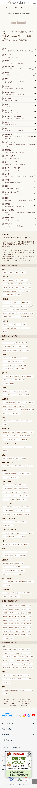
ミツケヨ (21, 703)
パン (11, 379)
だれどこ (15, 699)
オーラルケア (18, 316)
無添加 (17, 653)
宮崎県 (29, 634)
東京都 (17, 613)
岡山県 (17, 627)
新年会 (11, 280)
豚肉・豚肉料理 (23, 343)
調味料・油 (6, 432)
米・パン (5, 376)
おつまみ (23, 306)
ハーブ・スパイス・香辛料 (23, 435)
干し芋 (31, 402)
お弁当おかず (13, 473)
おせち (18, 593)
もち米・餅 (30, 376)
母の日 (5, 287)
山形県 (5, 609)
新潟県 (11, 616)
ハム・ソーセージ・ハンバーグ (20, 346)
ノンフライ (16, 656)
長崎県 (11, 634)
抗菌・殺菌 (19, 675)
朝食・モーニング (7, 302)
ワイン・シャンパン (8, 521)
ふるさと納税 (6, 313)
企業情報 (5, 734)
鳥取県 (5, 627)
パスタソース (17, 439)
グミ (14, 499)
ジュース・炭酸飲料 (8, 510)
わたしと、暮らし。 (11, 701)
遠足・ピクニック (15, 328)
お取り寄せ (6, 593)
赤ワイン (17, 521)
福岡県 (29, 631)
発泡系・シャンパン (8, 525)
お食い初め (6, 328)
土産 (26, 313)
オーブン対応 (30, 690)
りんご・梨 (6, 394)
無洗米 (17, 376)
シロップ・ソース (7, 439)
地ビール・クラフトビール (15, 544)
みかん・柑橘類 (25, 394)
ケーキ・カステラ (16, 492)
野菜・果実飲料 (7, 514)
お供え (5, 331)
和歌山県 (29, 623)
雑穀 (5, 379)
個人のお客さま (7, 723)
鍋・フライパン (7, 574)
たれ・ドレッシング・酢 (9, 435)
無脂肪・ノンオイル (8, 653)
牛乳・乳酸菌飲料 (17, 514)
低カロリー (12, 660)
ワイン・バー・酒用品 (20, 555)
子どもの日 (28, 283)
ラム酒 (30, 533)
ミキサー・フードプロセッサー (11, 570)
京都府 (5, 623)
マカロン (25, 492)
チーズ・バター (20, 409)
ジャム (5, 413)
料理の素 (25, 439)
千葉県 (11, 613)
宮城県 (23, 605)
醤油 (19, 432)
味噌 (13, 432)
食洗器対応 (6, 690)
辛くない (12, 664)
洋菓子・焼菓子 (18, 488)
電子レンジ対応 (15, 690)
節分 (17, 280)
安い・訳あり (26, 660)
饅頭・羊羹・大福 (7, 488)
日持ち (5, 660)
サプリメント (29, 465)
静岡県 (11, 620)
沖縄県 (11, 638)
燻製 (15, 406)
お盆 (23, 287)
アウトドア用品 (17, 574)
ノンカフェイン (7, 656)
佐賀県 (5, 634)
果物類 (5, 391)
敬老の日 (14, 291)
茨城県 (17, 609)
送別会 (24, 324)
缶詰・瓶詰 (12, 402)
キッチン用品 (6, 581)
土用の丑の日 (6, 291)
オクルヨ (22, 699)
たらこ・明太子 (22, 365)
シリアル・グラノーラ (14, 413)
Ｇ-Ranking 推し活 (24, 706)
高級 (19, 660)
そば (17, 420)
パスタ (5, 424)
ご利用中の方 (7, 740)
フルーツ (5, 477)
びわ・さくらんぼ (15, 394)
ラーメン (30, 420)
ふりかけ (25, 402)
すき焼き (12, 458)
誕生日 (5, 324)
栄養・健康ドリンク (8, 465)
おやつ (17, 306)
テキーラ (5, 536)
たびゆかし (28, 703)
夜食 (5, 306)
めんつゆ (25, 432)
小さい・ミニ (6, 682)
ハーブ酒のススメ (12, 706)
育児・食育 (24, 309)
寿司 (23, 368)
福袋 (14, 313)
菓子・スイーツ (7, 484)
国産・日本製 (30, 656)
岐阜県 (5, 620)
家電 (12, 563)
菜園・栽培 (26, 316)
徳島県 (5, 631)
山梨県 (29, 613)
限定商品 (17, 596)
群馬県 (29, 609)
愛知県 (17, 620)
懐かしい (5, 667)
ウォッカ (24, 533)
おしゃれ (12, 667)
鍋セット (5, 458)
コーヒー (15, 506)
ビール (5, 544)
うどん (11, 420)
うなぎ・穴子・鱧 (13, 357)
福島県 (11, 609)
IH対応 (22, 690)
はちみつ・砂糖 (30, 409)
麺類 (5, 420)
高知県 (23, 631)
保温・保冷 (12, 675)
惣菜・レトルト (7, 406)
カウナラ (14, 703)
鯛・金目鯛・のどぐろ (18, 361)
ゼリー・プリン (7, 495)
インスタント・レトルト (9, 447)
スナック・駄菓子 (22, 499)
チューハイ (12, 536)
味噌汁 (5, 450)
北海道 (5, 605)
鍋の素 (24, 458)
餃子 (5, 596)
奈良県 (23, 623)
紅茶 (27, 506)
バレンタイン (24, 280)
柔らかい (31, 664)
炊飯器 (18, 566)
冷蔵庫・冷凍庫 (19, 563)
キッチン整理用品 (16, 581)
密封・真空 (27, 675)
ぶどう (27, 391)
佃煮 (19, 402)
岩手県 (17, 605)
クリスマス (6, 294)
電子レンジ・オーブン (8, 566)
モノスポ (27, 701)
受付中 (6, 7)
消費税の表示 (17, 747)
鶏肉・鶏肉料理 (7, 346)
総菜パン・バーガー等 (8, 383)
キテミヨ (20, 701)
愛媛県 (17, 631)
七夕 (17, 287)
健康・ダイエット (19, 465)
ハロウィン (21, 291)
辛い (18, 664)
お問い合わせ (6, 747)
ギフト (18, 324)
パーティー (12, 324)
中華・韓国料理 (26, 593)
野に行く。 (7, 703)
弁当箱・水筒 (24, 552)
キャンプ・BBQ (25, 328)
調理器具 (5, 563)
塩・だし (31, 432)
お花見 (21, 283)
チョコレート (6, 492)
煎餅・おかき (22, 484)
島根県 (11, 627)
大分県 (23, 634)
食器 (5, 552)
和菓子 (15, 484)
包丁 (23, 570)
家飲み (5, 309)
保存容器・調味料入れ (28, 581)
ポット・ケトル (26, 566)
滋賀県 (29, 620)
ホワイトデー (14, 283)
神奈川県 (23, 613)
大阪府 (11, 623)
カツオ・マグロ (7, 361)
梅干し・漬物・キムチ (8, 409)
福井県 (29, 616)
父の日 (11, 287)
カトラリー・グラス (14, 552)
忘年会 (13, 294)
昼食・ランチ (17, 302)
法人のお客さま (7, 729)
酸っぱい (24, 664)
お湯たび (28, 699)
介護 (32, 313)
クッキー (26, 488)
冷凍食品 (5, 473)
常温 (25, 667)
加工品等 (5, 402)
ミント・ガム (6, 499)
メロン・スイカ (13, 391)
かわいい (18, 667)
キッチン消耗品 (7, 585)
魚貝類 (5, 357)
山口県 (29, 627)
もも (21, 391)
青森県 (11, 605)
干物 (17, 368)
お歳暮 (28, 291)
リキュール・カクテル (8, 533)
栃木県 (23, 609)
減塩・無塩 (21, 649)
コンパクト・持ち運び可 (9, 678)
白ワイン (24, 521)
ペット (11, 316)
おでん (18, 458)
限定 (31, 667)
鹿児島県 (5, 638)
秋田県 (29, 605)
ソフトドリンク (7, 506)
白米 (12, 376)
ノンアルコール (21, 536)
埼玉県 (5, 613)
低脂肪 (28, 649)
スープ (30, 447)
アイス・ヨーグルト (18, 495)
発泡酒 (26, 544)
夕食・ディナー (26, 302)
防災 (20, 313)
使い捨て (5, 693)
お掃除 (17, 309)
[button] (18, 50)
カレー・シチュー (21, 447)
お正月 (5, 280)
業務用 (5, 316)
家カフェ (11, 309)
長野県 (5, 616)
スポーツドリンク (19, 510)
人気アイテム (18, 7)
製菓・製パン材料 (19, 379)
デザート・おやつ (14, 477)
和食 (13, 593)
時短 (5, 675)
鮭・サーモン (23, 357)
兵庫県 (17, 623)
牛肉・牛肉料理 (13, 343)
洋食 (11, 596)
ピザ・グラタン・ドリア (24, 473)
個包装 (19, 678)
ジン (18, 533)
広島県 (23, 627)
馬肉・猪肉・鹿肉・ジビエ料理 (11, 350)
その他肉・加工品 (25, 350)
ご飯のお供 (30, 306)
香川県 (11, 631)
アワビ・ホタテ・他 (8, 368)
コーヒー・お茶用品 (8, 555)
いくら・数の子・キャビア (9, 365)
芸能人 (22, 656)
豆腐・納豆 (21, 406)
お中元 (29, 287)
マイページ (31, 7)
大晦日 (18, 294)
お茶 (21, 506)
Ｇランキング (7, 699)
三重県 (23, 620)
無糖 (15, 649)
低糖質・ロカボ (7, 649)
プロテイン (26, 514)
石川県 (23, 616)
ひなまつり (6, 283)
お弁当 (11, 306)
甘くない (5, 664)
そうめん (23, 420)
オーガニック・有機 (26, 653)
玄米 (24, 376)
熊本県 (17, 634)
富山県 (17, 616)
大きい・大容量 (27, 678)
